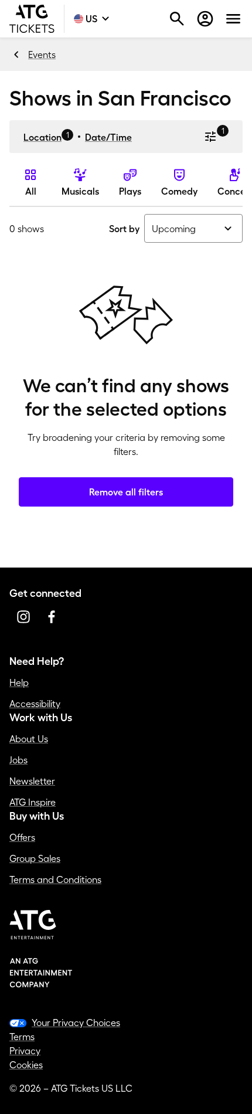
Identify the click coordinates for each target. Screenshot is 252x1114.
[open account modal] (205, 19)
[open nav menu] (233, 19)
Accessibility (34, 703)
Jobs (18, 760)
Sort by (124, 228)
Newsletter (32, 781)
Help (19, 682)
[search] (177, 19)
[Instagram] (23, 617)
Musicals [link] (80, 191)
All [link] (30, 191)
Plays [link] (130, 191)
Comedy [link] (179, 191)
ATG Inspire (32, 802)
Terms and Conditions (55, 879)
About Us (28, 738)
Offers (22, 837)
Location (42, 137)
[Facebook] (52, 617)
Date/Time (108, 137)
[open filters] (210, 136)
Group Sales (34, 858)
